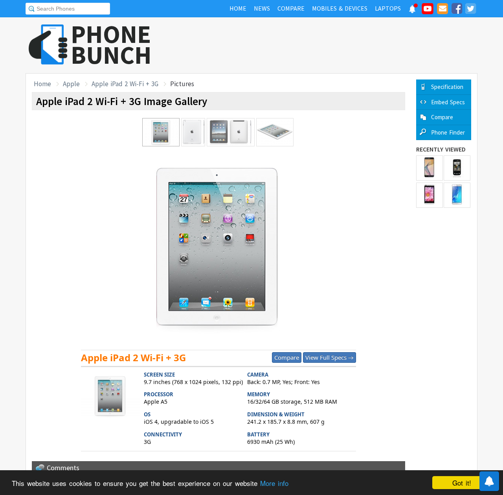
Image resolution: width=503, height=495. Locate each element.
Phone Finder (448, 132)
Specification (447, 87)
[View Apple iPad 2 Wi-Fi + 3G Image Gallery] (110, 396)
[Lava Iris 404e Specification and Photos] (429, 195)
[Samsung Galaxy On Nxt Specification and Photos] (429, 168)
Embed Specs (448, 102)
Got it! (461, 483)
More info (274, 483)
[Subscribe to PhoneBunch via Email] (442, 10)
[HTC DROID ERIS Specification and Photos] (457, 168)
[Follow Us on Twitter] (470, 10)
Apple (71, 83)
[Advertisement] (334, 45)
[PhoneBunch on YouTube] (427, 11)
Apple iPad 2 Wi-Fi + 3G (125, 83)
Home (42, 83)
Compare (286, 357)
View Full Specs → (329, 357)
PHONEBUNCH (111, 44)
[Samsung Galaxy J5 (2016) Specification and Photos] (457, 195)
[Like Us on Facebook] (456, 10)
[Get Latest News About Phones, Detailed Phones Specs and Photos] (48, 45)
